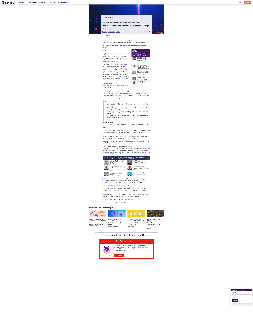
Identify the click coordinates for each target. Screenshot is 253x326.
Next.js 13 (105, 53)
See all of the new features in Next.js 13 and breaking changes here (121, 199)
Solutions (53, 2)
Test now (247, 2)
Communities (21, 2)
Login (240, 2)
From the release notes (108, 98)
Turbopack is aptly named (109, 179)
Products (44, 2)
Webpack (146, 150)
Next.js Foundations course (119, 64)
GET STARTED (119, 256)
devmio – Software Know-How (9, 2)
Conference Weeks (33, 2)
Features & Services (64, 2)
